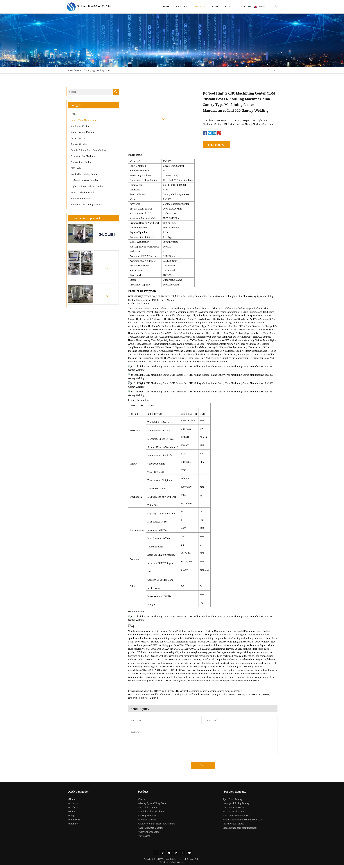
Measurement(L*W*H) (159, 596)
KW (202, 428)
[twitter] (162, 852)
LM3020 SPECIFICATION (142, 405)
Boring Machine (79, 138)
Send (202, 765)
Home (166, 6)
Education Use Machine (83, 156)
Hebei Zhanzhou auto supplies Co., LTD (242, 819)
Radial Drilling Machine (83, 132)
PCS (202, 511)
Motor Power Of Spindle (159, 455)
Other (133, 586)
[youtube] (189, 852)
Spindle (133, 463)
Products (199, 6)
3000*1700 (186, 486)
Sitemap (73, 823)
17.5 (183, 453)
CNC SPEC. (135, 413)
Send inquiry (216, 145)
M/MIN (203, 437)
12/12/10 (185, 437)
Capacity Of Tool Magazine (161, 513)
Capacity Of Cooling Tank (160, 579)
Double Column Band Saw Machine (89, 150)
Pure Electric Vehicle (233, 823)
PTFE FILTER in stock (233, 811)
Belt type (185, 478)
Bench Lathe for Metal (82, 192)
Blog (228, 6)
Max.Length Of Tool (157, 530)
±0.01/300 (186, 553)
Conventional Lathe (81, 162)
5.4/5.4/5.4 (186, 428)
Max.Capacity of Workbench (161, 496)
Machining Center (80, 126)
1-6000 (184, 569)
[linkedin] (176, 852)
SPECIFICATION (189, 413)
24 (182, 511)
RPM (202, 461)
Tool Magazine (137, 530)
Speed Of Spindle (156, 463)
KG (201, 519)
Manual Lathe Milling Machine (86, 204)
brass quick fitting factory (236, 803)
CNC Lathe (76, 168)
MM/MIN (204, 569)
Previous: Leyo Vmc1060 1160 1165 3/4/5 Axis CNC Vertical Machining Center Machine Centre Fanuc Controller (185, 690)
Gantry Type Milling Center (98, 70)
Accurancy (135, 559)
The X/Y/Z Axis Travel (158, 422)
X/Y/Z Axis (135, 430)
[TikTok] (182, 852)
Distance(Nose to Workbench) (162, 447)
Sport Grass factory (232, 799)
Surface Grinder (79, 144)
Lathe (74, 113)
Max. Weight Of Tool (157, 521)
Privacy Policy (193, 859)
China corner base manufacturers (240, 827)
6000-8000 (186, 461)
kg (201, 495)
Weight (151, 604)
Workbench (136, 496)
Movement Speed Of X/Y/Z (160, 438)
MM (202, 420)
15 (182, 519)
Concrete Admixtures (234, 807)
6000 (183, 495)
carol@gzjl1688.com (175, 862)
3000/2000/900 (188, 420)
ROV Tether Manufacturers (236, 815)
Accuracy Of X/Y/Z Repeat (160, 563)
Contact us (244, 6)
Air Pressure (153, 588)
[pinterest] (169, 852)
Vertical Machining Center (84, 174)
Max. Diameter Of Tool (158, 538)
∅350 (183, 528)
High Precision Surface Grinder (87, 186)
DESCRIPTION (154, 413)
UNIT (202, 413)
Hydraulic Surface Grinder (84, 180)
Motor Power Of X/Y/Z (158, 430)
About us (181, 6)
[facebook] (156, 852)
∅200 (183, 536)
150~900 (185, 445)
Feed (149, 571)
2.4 (182, 544)
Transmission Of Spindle (159, 480)
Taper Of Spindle (156, 472)
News (215, 6)
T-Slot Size (152, 505)
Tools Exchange (155, 546)
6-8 (182, 586)
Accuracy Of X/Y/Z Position (161, 554)
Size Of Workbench (157, 488)
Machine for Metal (80, 198)
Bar (202, 586)
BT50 (183, 470)
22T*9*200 (186, 503)
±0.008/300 (186, 561)
